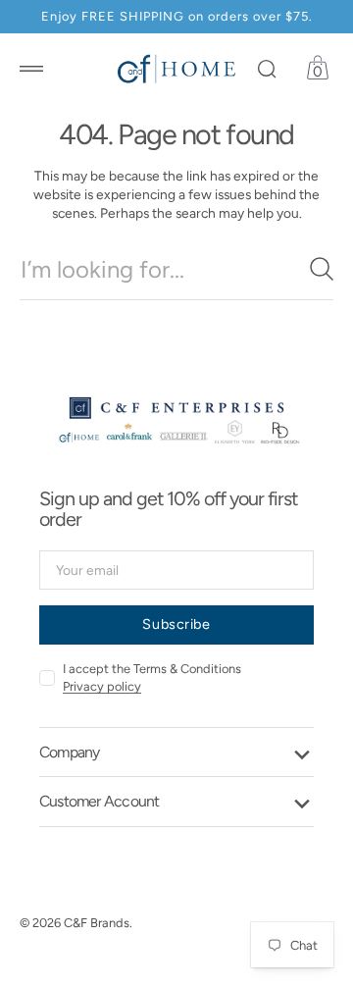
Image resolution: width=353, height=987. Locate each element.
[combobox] (176, 269)
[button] (31, 68)
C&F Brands (96, 922)
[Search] (321, 269)
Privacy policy (102, 686)
